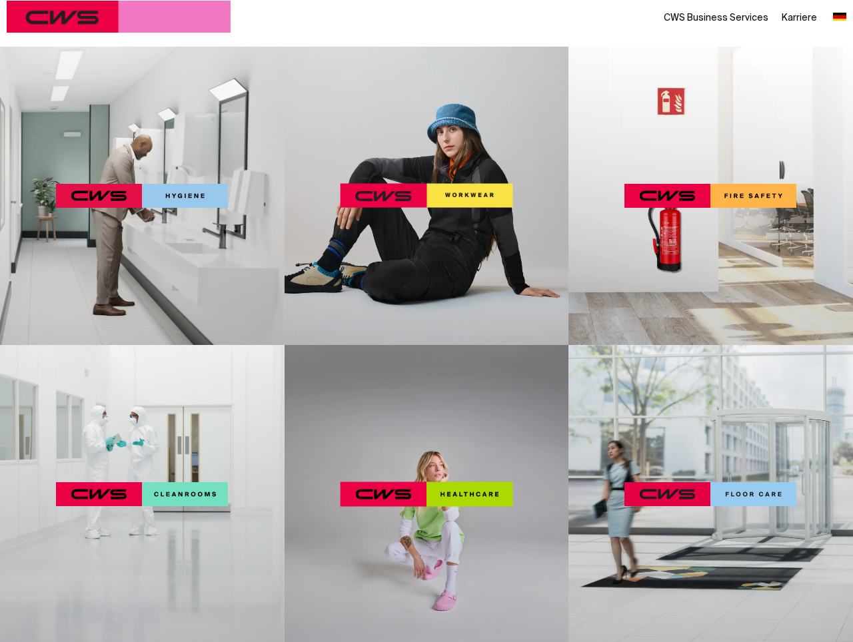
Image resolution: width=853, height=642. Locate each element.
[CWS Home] (119, 17)
